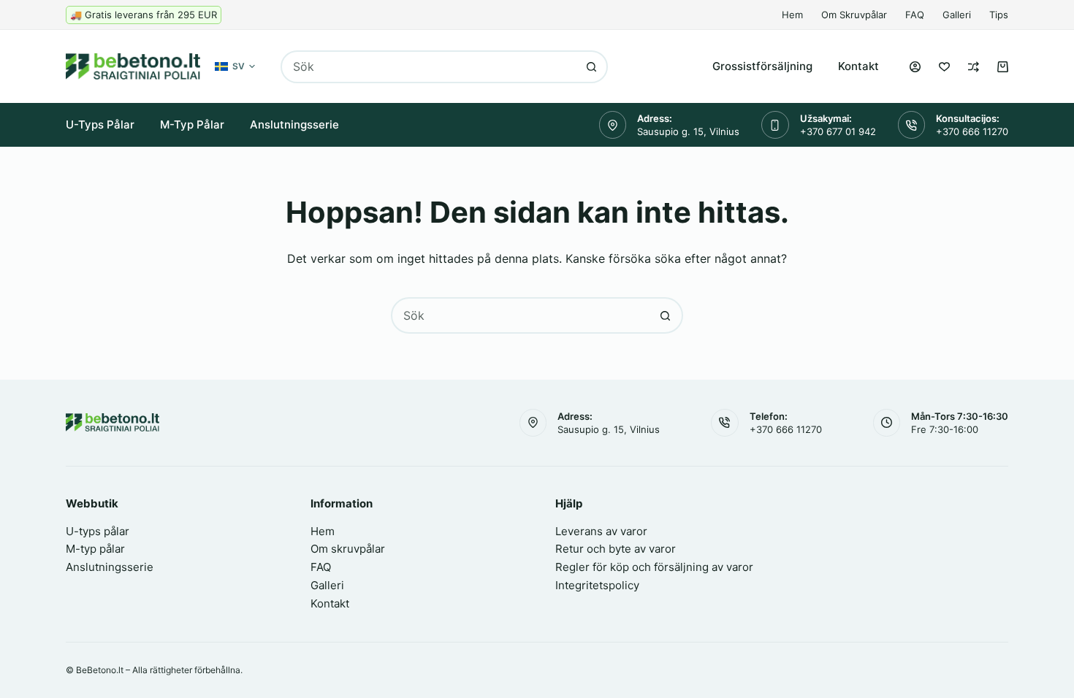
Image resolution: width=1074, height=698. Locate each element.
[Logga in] (915, 66)
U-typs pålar (100, 124)
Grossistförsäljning (762, 66)
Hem (792, 14)
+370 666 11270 (972, 131)
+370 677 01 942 (838, 131)
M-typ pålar (192, 124)
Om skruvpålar (854, 14)
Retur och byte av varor (615, 549)
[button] (235, 66)
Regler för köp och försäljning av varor (654, 567)
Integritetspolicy (597, 585)
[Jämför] (973, 66)
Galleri (956, 14)
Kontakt (858, 66)
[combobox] (429, 66)
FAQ (914, 14)
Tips (998, 14)
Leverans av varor (601, 531)
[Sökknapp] (591, 67)
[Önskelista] (944, 66)
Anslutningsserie (294, 124)
